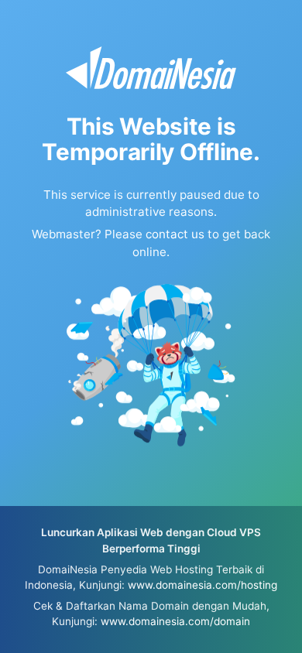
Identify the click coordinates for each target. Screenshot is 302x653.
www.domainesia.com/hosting (202, 585)
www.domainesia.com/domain (175, 621)
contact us (175, 234)
